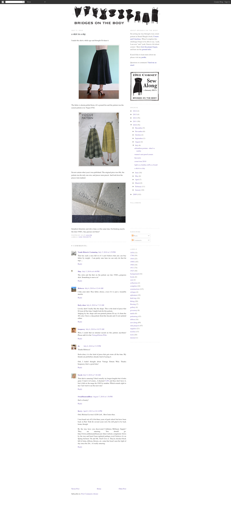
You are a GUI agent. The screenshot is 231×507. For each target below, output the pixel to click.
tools (132, 334)
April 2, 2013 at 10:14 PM (92, 411)
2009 (135, 194)
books (132, 277)
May (137, 176)
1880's (132, 261)
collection (134, 283)
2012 (135, 118)
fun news (137, 158)
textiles (133, 331)
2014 (135, 111)
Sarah (80, 375)
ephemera (133, 295)
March (137, 183)
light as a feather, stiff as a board (145, 165)
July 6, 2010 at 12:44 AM (94, 288)
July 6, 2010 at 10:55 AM (95, 329)
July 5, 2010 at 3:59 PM (107, 252)
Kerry (80, 411)
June (137, 172)
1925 (132, 270)
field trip (133, 298)
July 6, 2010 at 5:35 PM (92, 346)
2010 (135, 125)
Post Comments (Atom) (89, 494)
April (137, 179)
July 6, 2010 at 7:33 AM (95, 305)
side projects (85, 237)
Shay (79, 271)
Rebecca (81, 288)
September (139, 138)
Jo (79, 346)
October (138, 135)
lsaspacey (81, 329)
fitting (132, 301)
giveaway (133, 310)
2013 (135, 114)
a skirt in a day (139, 168)
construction (134, 289)
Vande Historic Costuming (88, 252)
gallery (132, 307)
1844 (132, 258)
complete (133, 286)
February (138, 186)
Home (99, 488)
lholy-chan (82, 305)
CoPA (107, 381)
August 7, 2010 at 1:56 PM (103, 396)
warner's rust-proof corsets (143, 154)
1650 (132, 252)
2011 (135, 121)
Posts (135, 235)
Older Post (122, 488)
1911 (132, 267)
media (132, 313)
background (134, 274)
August (138, 142)
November (139, 131)
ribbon (132, 319)
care (131, 280)
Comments (137, 240)
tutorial (133, 337)
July (137, 145)
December (139, 128)
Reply (80, 264)
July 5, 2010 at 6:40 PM (90, 271)
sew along (133, 322)
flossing (133, 304)
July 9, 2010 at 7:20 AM (92, 375)
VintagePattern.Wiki (99, 335)
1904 (132, 264)
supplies (133, 328)
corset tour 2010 (140, 161)
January (138, 190)
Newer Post (75, 488)
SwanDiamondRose (85, 396)
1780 (132, 255)
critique (133, 292)
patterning (134, 316)
